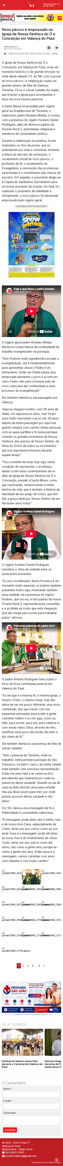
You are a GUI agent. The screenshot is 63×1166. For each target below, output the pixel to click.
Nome (7, 1088)
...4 (38, 965)
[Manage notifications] (56, 1160)
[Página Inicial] (31, 4)
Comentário (9, 1113)
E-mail (7, 1100)
